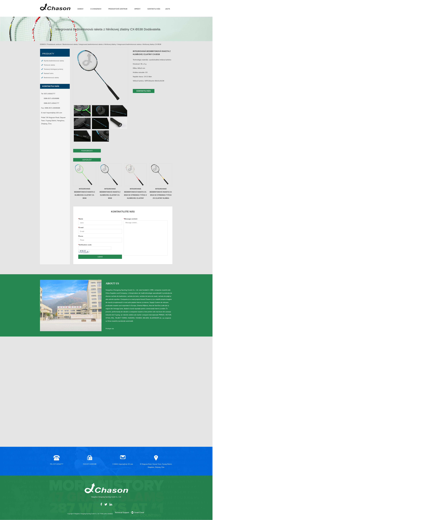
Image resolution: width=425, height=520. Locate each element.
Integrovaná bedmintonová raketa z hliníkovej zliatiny (97, 44)
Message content (130, 219)
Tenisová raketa (49, 65)
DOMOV (80, 9)
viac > (75, 437)
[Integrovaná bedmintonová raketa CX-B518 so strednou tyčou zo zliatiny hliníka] (161, 174)
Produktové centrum (117, 9)
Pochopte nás (110, 328)
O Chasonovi (95, 9)
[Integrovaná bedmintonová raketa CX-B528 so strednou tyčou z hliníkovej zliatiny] (135, 174)
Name (80, 219)
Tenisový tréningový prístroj (53, 69)
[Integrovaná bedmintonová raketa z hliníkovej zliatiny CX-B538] (84, 174)
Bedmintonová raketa (70, 44)
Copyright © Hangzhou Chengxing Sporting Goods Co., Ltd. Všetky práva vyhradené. (90, 513)
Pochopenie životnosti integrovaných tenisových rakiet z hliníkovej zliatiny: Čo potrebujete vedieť (151, 421)
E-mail (80, 227)
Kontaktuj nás (154, 9)
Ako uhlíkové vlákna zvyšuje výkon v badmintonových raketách (106, 421)
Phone (80, 236)
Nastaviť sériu (48, 73)
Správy (137, 9)
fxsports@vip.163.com (54, 113)
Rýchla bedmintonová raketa (54, 61)
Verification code (85, 245)
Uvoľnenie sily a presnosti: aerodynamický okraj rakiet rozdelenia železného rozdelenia (61, 421)
